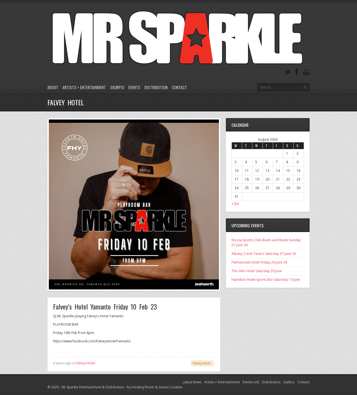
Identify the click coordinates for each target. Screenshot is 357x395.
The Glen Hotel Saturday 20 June (256, 271)
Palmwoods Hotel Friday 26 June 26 (259, 262)
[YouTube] (306, 72)
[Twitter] (287, 72)
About (52, 87)
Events (134, 87)
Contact (179, 87)
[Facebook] (296, 72)
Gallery (289, 382)
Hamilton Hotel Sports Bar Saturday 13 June (265, 279)
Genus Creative (170, 387)
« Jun (235, 203)
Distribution (156, 87)
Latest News (191, 382)
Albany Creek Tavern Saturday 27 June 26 (263, 253)
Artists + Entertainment (84, 87)
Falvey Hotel (85, 363)
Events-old (251, 382)
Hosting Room (143, 387)
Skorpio (117, 87)
